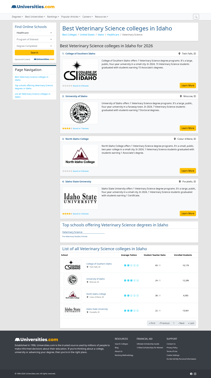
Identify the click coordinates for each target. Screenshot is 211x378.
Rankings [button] (52, 16)
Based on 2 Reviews (81, 214)
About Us (118, 351)
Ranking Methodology (124, 355)
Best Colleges (69, 34)
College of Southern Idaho (80, 53)
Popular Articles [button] (70, 16)
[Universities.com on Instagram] (195, 373)
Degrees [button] (16, 16)
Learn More (188, 85)
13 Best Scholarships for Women (150, 347)
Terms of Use (172, 351)
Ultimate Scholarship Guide (148, 344)
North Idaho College (77, 138)
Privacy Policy (172, 347)
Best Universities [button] (34, 16)
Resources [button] (100, 16)
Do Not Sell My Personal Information (181, 359)
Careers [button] (87, 16)
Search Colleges (121, 344)
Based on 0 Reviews (81, 86)
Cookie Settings (173, 355)
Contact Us (171, 344)
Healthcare (113, 34)
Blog (117, 347)
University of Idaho (76, 96)
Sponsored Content (22, 59)
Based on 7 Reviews (81, 128)
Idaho (101, 34)
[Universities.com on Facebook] (191, 373)
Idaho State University (78, 181)
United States (87, 34)
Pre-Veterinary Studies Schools (74, 236)
